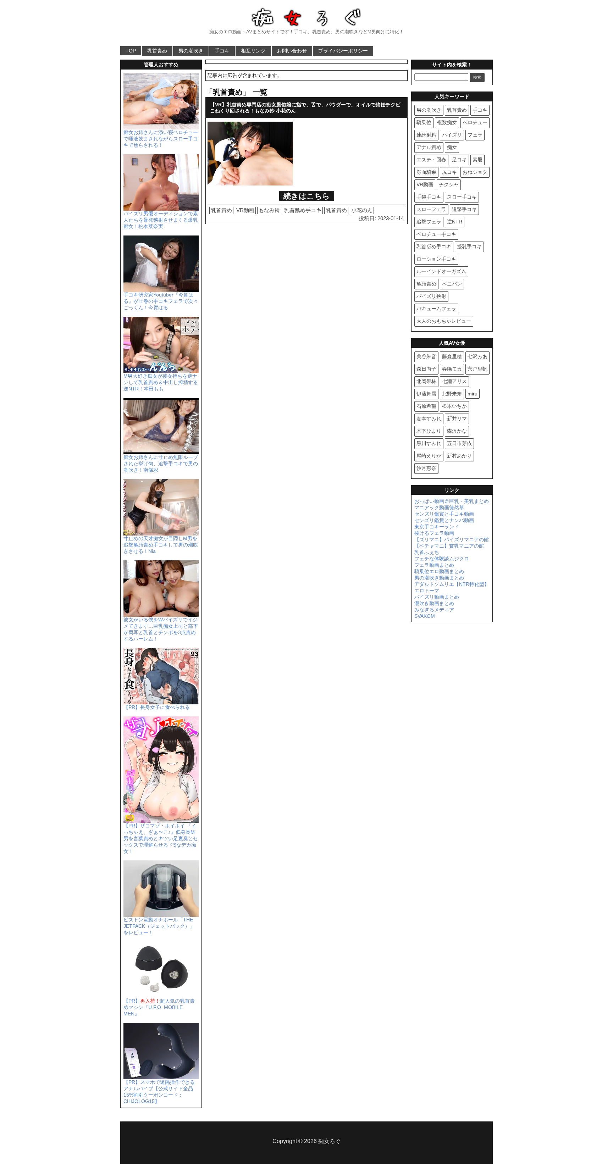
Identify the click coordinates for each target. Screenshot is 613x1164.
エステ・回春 (431, 159)
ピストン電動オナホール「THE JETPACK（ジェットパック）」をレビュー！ (159, 926)
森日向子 (426, 369)
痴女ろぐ (329, 1141)
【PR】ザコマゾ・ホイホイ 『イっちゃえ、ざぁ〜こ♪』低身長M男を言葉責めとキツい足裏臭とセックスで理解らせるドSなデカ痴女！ (160, 838)
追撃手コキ (464, 209)
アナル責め (428, 147)
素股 (477, 159)
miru (472, 394)
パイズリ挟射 (431, 296)
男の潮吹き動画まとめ (439, 578)
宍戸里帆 (477, 369)
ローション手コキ (436, 259)
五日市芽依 (459, 443)
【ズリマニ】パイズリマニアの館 (451, 539)
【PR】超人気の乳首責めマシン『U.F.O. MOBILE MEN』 (159, 1007)
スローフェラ (431, 209)
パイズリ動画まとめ (436, 597)
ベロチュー (475, 122)
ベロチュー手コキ (436, 234)
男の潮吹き (190, 51)
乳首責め (157, 51)
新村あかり (459, 456)
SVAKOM (424, 616)
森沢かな (457, 431)
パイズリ (452, 135)
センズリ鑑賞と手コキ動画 (444, 514)
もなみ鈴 (269, 210)
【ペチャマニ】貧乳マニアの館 (449, 546)
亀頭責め (426, 284)
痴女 (452, 147)
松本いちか (454, 406)
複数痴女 (447, 122)
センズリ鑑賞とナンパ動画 (444, 520)
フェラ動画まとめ (434, 565)
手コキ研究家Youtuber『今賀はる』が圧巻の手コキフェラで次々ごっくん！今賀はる (160, 301)
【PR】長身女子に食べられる (156, 707)
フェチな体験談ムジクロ (441, 558)
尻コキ (449, 172)
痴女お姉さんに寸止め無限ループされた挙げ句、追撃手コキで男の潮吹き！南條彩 (160, 463)
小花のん (361, 210)
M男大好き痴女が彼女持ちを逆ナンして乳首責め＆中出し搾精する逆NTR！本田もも (160, 382)
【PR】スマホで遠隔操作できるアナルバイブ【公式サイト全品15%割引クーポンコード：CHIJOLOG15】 (159, 1091)
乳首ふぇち (426, 552)
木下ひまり (428, 431)
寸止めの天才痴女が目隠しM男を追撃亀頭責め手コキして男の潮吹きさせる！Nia (160, 545)
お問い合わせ (292, 51)
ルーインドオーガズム (441, 271)
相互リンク (253, 51)
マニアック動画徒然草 (439, 507)
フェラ (475, 135)
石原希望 (426, 406)
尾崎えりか (428, 456)
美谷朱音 (426, 356)
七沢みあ (477, 356)
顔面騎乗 (426, 172)
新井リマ (457, 418)
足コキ (459, 159)
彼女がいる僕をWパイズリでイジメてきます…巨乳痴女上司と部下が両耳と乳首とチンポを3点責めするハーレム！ (160, 629)
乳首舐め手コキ (302, 210)
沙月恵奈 (426, 468)
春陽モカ (452, 369)
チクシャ (449, 184)
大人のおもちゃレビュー (443, 321)
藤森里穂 (452, 356)
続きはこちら (306, 196)
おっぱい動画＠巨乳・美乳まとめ (451, 501)
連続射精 (426, 135)
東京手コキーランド (436, 527)
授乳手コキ (469, 246)
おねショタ (475, 172)
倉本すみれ (428, 418)
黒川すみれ (428, 443)
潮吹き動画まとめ (434, 603)
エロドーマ (426, 590)
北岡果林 (426, 381)
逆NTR (454, 222)
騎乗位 (423, 122)
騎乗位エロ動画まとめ (439, 571)
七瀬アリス (454, 381)
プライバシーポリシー (343, 51)
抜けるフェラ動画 (434, 533)
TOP (131, 51)
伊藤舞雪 (426, 394)
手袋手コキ (428, 197)
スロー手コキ (462, 197)
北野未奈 (452, 394)
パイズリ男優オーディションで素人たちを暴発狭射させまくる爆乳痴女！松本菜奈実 (160, 220)
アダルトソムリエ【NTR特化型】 (451, 584)
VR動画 (245, 210)
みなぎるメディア (434, 610)
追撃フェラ (428, 222)
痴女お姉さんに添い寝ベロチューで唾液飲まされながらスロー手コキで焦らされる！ (160, 138)
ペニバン (452, 284)
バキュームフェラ (436, 308)
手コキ (222, 51)
